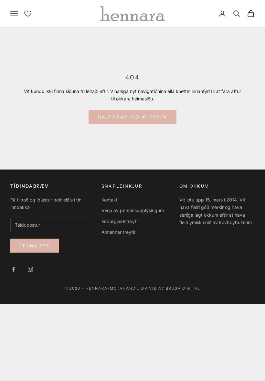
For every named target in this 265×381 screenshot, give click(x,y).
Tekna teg (35, 245)
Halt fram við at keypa (132, 116)
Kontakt (109, 199)
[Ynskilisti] (28, 13)
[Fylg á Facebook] (13, 269)
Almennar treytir (118, 232)
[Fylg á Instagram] (30, 269)
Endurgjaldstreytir (120, 221)
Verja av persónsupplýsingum (132, 210)
